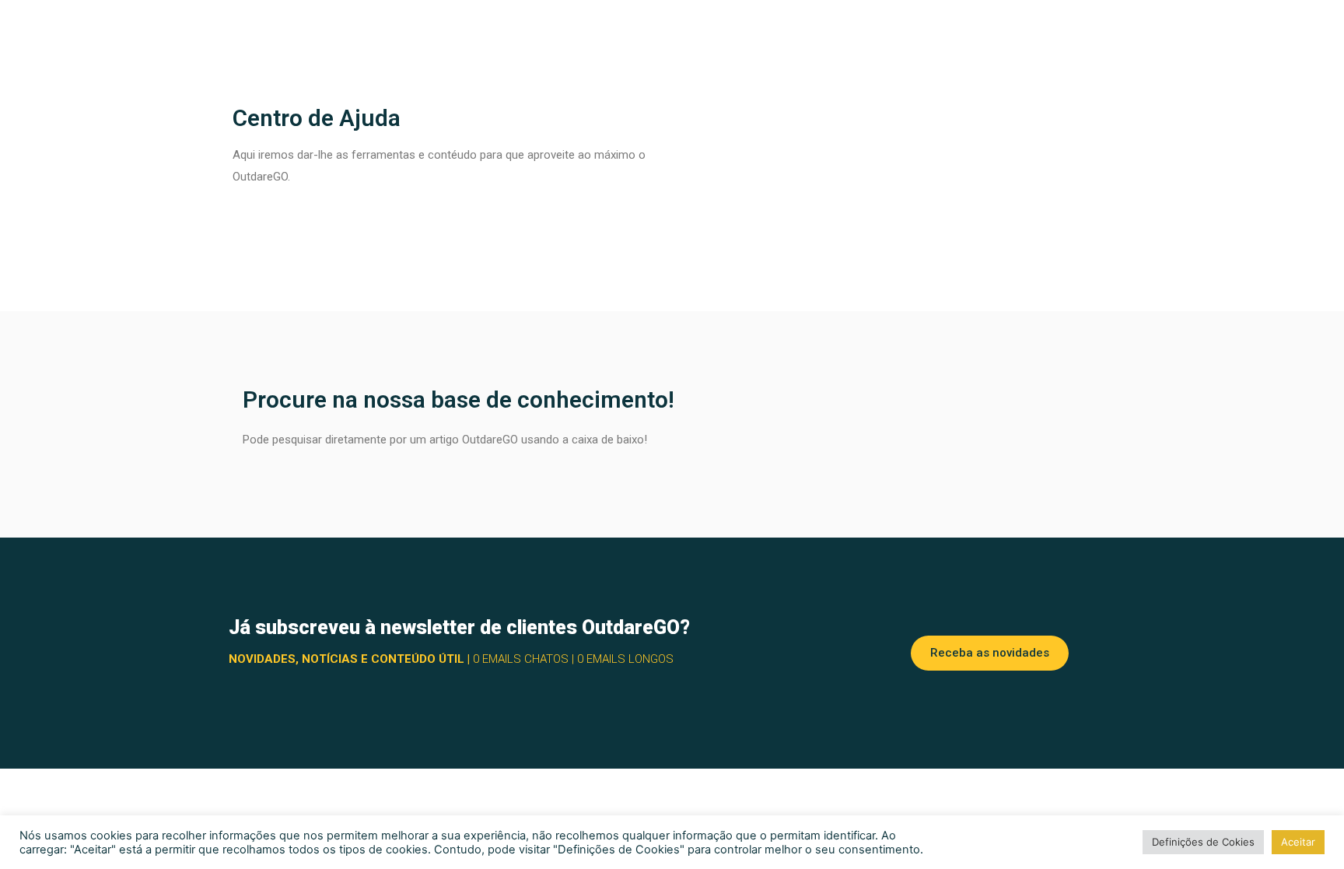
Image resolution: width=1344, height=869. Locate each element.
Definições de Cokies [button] (1203, 842)
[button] (990, 653)
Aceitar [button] (1298, 842)
